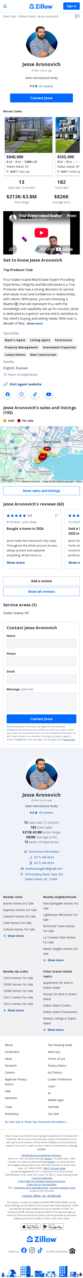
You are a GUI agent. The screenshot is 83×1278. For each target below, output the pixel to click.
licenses (47, 1158)
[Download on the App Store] (30, 1228)
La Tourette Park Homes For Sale (59, 939)
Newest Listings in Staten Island (59, 1020)
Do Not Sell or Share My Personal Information (36, 1122)
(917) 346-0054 (44, 857)
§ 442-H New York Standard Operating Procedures (41, 1181)
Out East (53, 1114)
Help (8, 1091)
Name (11, 636)
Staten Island (27, 16)
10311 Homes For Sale (18, 997)
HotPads (53, 1107)
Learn (51, 1086)
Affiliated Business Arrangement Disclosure (41, 1155)
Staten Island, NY (16, 613)
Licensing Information (42, 1178)
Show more (35, 323)
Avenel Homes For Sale (18, 903)
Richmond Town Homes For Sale (59, 928)
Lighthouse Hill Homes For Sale (60, 917)
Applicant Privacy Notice (16, 1081)
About (9, 1045)
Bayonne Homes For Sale (20, 910)
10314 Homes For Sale (18, 978)
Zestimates (12, 1052)
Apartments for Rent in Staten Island (58, 985)
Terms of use (56, 1059)
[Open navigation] (5, 6)
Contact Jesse (41, 719)
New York (9, 16)
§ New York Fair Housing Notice (41, 1184)
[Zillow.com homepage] (42, 1239)
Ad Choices (55, 1072)
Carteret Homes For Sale (19, 916)
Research (11, 1065)
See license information (44, 851)
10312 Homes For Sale (18, 1004)
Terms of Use (69, 739)
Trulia (8, 1107)
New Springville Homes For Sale (60, 905)
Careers (10, 1072)
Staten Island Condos (57, 1005)
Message (13, 689)
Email (11, 671)
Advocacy (54, 1052)
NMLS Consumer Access (54, 1168)
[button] (41, 454)
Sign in (71, 6)
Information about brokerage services (31, 1187)
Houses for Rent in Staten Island (60, 996)
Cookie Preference (60, 1079)
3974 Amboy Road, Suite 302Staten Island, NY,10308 (44, 876)
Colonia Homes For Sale (19, 929)
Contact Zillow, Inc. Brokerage (41, 1195)
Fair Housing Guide (60, 1045)
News (8, 1059)
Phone (11, 653)
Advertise (11, 1098)
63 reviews (46, 86)
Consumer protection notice (62, 1187)
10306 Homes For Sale (18, 984)
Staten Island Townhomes (60, 1012)
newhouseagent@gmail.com (43, 868)
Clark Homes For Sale (17, 923)
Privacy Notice (57, 1065)
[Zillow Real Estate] (41, 7)
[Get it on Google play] (53, 1228)
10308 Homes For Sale (18, 991)
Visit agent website (26, 384)
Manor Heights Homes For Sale (60, 951)
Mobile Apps (56, 1100)
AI (49, 1093)
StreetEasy (12, 1114)
